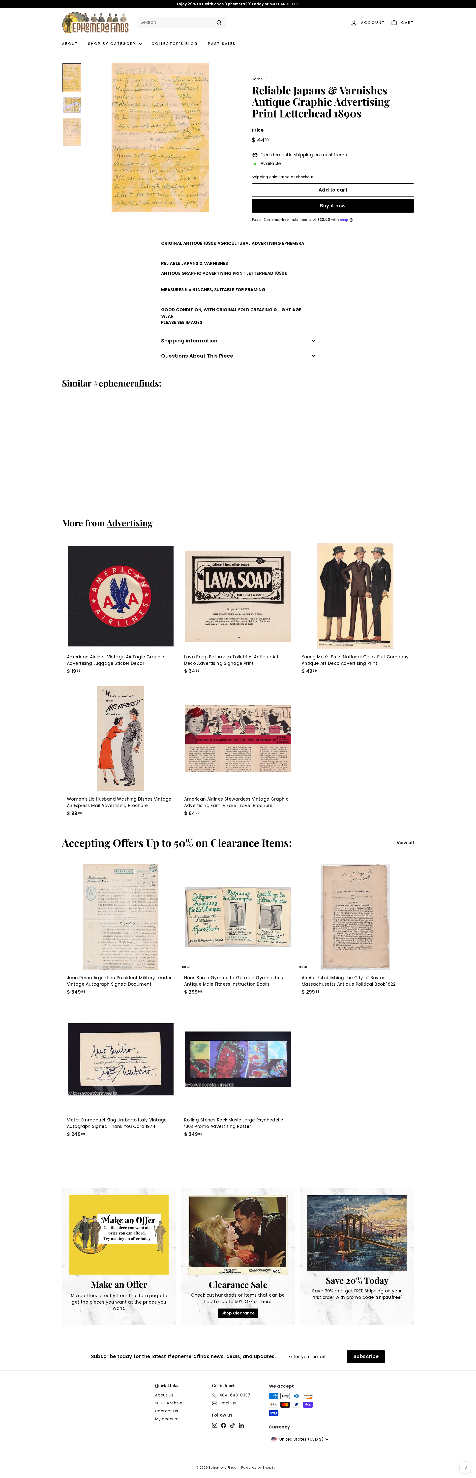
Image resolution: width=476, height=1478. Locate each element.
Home (257, 79)
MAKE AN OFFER (283, 3)
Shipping (260, 176)
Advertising (129, 523)
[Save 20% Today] (357, 1233)
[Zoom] (160, 137)
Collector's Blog (174, 43)
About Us (164, 1395)
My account (167, 1419)
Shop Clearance (238, 1313)
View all (405, 843)
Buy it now (333, 205)
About (70, 43)
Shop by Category (113, 43)
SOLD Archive (168, 1403)
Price (258, 130)
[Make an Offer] (119, 1235)
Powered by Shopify (258, 1467)
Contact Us (166, 1411)
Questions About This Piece (197, 355)
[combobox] (181, 22)
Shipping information (189, 340)
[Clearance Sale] (238, 1235)
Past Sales (222, 43)
